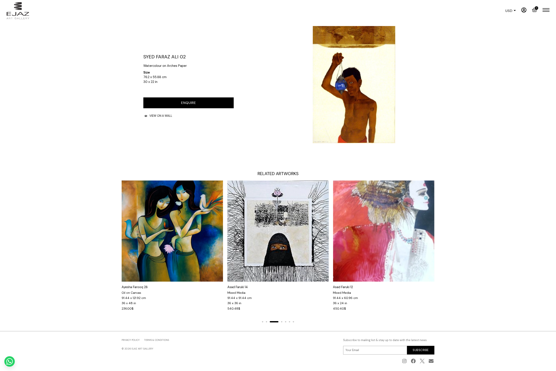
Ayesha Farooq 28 (135, 287)
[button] (158, 116)
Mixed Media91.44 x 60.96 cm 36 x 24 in (345, 298)
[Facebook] (413, 361)
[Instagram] (404, 361)
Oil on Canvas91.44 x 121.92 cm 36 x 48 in (134, 298)
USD (509, 11)
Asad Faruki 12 (343, 287)
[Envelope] (431, 361)
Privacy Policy (131, 339)
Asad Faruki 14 (237, 287)
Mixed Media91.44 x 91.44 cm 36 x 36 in (239, 298)
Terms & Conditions (156, 339)
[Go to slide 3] (274, 321)
